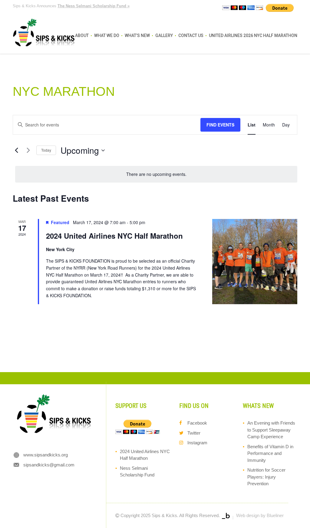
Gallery (164, 35)
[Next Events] (28, 150)
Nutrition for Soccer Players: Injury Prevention (266, 476)
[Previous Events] (16, 150)
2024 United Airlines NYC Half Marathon (114, 235)
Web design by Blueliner (260, 515)
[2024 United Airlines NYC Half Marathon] (254, 261)
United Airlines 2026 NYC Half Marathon (253, 35)
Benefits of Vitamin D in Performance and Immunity (270, 453)
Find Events (220, 125)
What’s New (137, 35)
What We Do (106, 35)
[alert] (156, 174)
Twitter (193, 433)
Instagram (197, 442)
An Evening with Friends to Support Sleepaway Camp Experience (271, 429)
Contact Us (190, 35)
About (82, 35)
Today (46, 150)
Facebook (197, 422)
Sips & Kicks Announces (71, 6)
